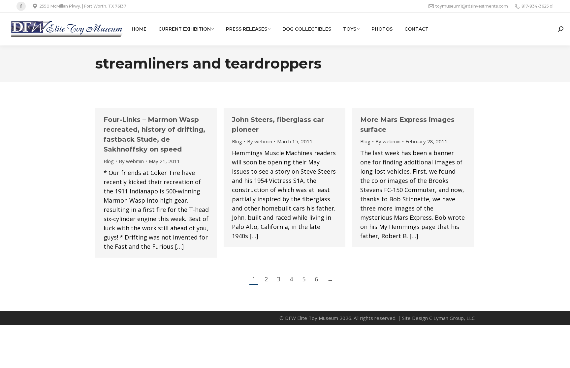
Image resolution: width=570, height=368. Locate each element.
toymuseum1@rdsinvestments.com (471, 6)
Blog (109, 161)
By (131, 161)
